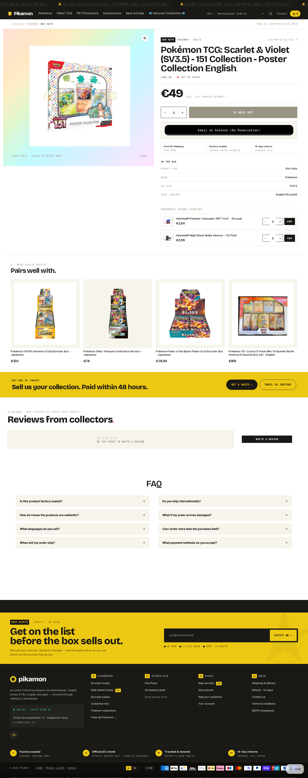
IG (14, 734)
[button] (144, 38)
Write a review (267, 439)
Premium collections (103, 710)
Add (289, 221)
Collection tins (100, 703)
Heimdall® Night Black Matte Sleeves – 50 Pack (206, 235)
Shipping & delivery (264, 683)
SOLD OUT (245, 112)
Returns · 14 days (262, 690)
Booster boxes (100, 683)
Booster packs (100, 697)
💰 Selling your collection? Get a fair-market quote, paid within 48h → (114, 3)
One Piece (151, 683)
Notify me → (283, 635)
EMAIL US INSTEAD (278, 384)
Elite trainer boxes (105, 690)
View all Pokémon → (104, 717)
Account (282, 13)
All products (206, 690)
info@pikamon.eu (24, 722)
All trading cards (155, 690)
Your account (206, 703)
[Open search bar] (270, 13)
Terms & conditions (264, 703)
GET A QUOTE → (241, 384)
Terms (39, 768)
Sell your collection (210, 697)
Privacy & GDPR (55, 768)
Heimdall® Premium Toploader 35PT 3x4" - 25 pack (209, 218)
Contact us (258, 697)
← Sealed (17, 23)
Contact (72, 768)
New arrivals (209, 683)
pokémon (32, 23)
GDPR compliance (263, 710)
